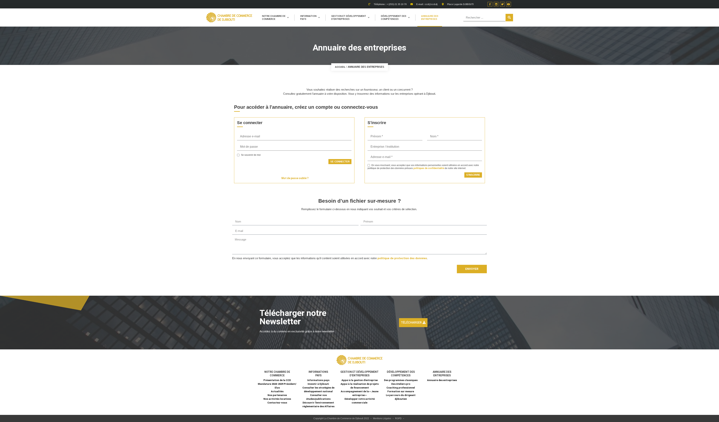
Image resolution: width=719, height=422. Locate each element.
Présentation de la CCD (277, 380)
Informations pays (318, 380)
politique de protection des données (402, 258)
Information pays (308, 17)
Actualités (277, 391)
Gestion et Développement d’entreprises (348, 17)
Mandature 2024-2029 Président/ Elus (277, 386)
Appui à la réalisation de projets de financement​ (360, 386)
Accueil (340, 66)
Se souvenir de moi (250, 155)
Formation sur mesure (400, 391)
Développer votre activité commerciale (360, 400)
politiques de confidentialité (428, 168)
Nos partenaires (277, 395)
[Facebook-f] (490, 4)
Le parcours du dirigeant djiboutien (400, 397)
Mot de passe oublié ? (295, 178)
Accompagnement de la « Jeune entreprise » (359, 393)
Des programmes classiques (401, 380)
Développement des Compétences (393, 17)
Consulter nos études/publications (318, 397)
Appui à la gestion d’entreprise (360, 380)
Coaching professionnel (400, 387)
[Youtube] (508, 4)
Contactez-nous (277, 402)
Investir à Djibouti (318, 384)
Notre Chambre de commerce (273, 17)
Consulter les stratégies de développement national (318, 389)
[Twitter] (502, 4)
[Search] (509, 17)
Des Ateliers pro (400, 384)
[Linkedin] (496, 4)
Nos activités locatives (277, 398)
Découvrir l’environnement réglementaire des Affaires (318, 404)
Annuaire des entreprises (429, 17)
